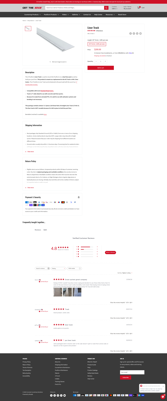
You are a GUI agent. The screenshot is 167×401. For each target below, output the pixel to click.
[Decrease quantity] (96, 61)
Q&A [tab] (45, 230)
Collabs (57, 379)
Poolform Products (50, 15)
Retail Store (122, 15)
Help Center (98, 15)
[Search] (106, 8)
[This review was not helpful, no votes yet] (130, 303)
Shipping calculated (99, 56)
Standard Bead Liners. (47, 91)
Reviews (90, 376)
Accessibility (26, 376)
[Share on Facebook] (130, 33)
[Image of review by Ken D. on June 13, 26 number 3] (77, 292)
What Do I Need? (92, 362)
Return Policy (26, 365)
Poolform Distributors (61, 370)
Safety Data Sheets (93, 373)
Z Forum (57, 376)
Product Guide (92, 365)
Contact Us (87, 15)
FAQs (89, 367)
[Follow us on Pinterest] (61, 395)
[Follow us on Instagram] (58, 395)
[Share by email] (140, 33)
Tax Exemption (27, 370)
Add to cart (100, 68)
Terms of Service (27, 367)
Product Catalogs (93, 370)
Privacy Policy (27, 362)
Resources (109, 15)
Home (24, 21)
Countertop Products (31, 15)
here (45, 114)
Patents (57, 373)
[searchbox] (41, 268)
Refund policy (27, 373)
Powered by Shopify (28, 394)
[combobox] (58, 268)
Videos (64, 15)
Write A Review (110, 252)
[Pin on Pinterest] (134, 33)
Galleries (75, 15)
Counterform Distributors (62, 367)
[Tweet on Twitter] (137, 33)
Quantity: (90, 61)
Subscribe (126, 377)
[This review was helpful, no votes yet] (127, 303)
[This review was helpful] (127, 351)
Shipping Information (61, 365)
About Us (57, 362)
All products (30, 21)
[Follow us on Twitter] (54, 395)
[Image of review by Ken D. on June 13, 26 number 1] (57, 292)
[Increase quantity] (105, 61)
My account (127, 9)
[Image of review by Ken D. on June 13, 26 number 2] (67, 292)
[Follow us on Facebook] (51, 395)
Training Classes (59, 382)
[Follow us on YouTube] (64, 395)
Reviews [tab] (38, 230)
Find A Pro (58, 384)
